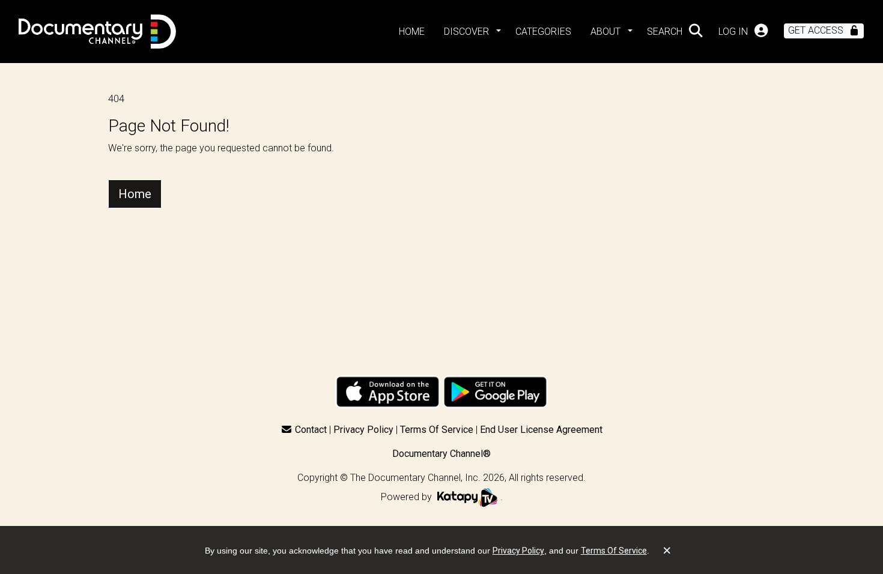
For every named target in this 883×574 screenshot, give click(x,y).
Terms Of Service (436, 429)
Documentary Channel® (441, 453)
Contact (311, 429)
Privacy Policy (363, 429)
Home (134, 194)
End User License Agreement (541, 429)
